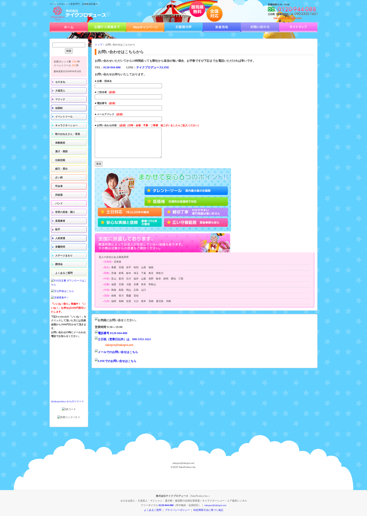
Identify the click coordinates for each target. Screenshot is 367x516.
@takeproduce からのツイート (67, 401)
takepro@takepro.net (287, 18)
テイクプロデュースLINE (152, 67)
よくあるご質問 (64, 273)
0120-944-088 (112, 67)
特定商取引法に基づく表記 (208, 510)
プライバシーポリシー (177, 510)
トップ (98, 44)
